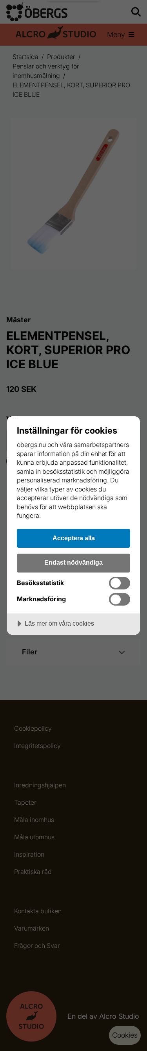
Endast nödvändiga (73, 562)
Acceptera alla (74, 537)
